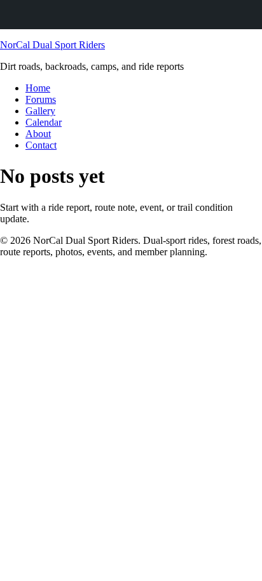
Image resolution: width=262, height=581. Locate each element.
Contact (41, 145)
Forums (40, 99)
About (38, 133)
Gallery (40, 110)
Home (37, 88)
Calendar (43, 122)
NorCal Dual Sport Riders (52, 44)
